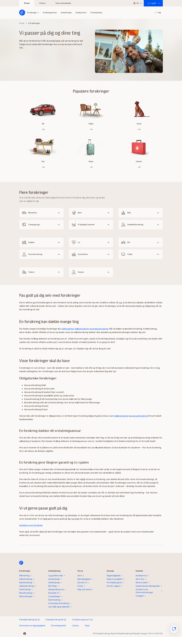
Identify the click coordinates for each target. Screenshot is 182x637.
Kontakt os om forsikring (31, 525)
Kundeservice (81, 13)
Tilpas (87, 625)
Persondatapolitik (58, 625)
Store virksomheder (63, 3)
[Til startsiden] (22, 13)
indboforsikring (82, 328)
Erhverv (42, 3)
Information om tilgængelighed (32, 625)
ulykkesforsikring (100, 328)
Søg (159, 13)
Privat (26, 3)
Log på (153, 3)
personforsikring (139, 416)
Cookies (75, 625)
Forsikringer (32, 13)
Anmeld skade (66, 13)
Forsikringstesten (50, 13)
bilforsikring (68, 328)
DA (137, 3)
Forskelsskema (96, 13)
